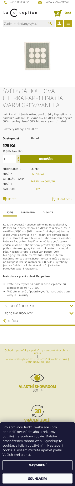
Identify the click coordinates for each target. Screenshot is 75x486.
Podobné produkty (18, 313)
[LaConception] (20, 13)
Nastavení (37, 465)
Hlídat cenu (64, 199)
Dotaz (12, 199)
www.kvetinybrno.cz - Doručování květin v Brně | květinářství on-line (37, 360)
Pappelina (37, 173)
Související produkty (19, 305)
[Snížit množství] (18, 161)
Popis (10, 212)
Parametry (28, 212)
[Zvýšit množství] (18, 157)
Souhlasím (37, 478)
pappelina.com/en (43, 181)
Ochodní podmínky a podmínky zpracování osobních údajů (37, 351)
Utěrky (35, 188)
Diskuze (48, 212)
